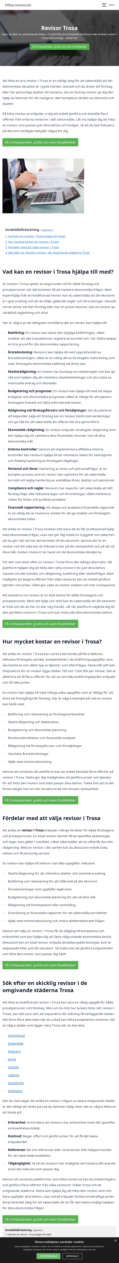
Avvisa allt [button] (72, 1256)
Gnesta (13, 1067)
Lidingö (13, 1075)
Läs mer (92, 1249)
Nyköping (15, 1091)
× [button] (115, 1241)
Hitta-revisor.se (18, 4)
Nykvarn (14, 1051)
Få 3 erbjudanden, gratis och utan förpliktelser (59, 46)
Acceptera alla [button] (48, 1256)
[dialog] (59, 1250)
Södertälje (15, 1043)
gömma (47, 230)
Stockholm (16, 1083)
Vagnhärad (16, 1035)
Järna (12, 1059)
